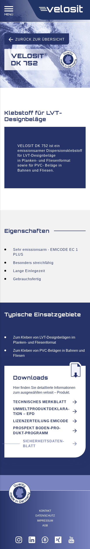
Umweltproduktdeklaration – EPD (41, 411)
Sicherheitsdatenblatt (43, 443)
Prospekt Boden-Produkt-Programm (36, 430)
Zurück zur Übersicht (40, 39)
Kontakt (45, 510)
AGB (45, 525)
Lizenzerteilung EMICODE (40, 421)
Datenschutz (45, 515)
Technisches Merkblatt (39, 402)
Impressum (45, 520)
